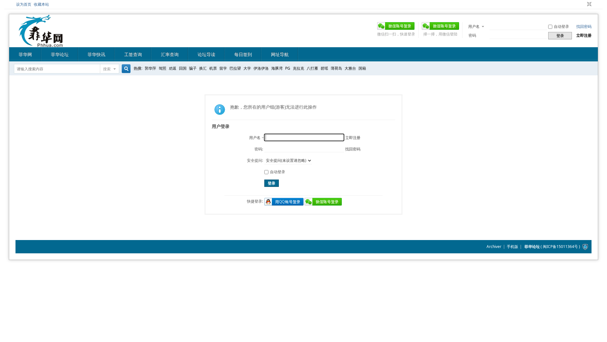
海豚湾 (277, 68)
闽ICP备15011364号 (560, 246)
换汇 (203, 68)
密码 (472, 35)
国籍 (362, 68)
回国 (183, 68)
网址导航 (280, 54)
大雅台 (350, 68)
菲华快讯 (96, 54)
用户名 (474, 26)
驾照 (162, 68)
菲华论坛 (60, 54)
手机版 (512, 246)
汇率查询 (170, 54)
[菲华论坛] (41, 43)
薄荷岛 (336, 68)
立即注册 (584, 35)
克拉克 (298, 68)
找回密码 (584, 26)
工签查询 (133, 54)
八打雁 (312, 68)
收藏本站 (41, 4)
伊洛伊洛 (261, 68)
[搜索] (125, 69)
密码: (258, 149)
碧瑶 (324, 68)
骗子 (193, 68)
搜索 (107, 69)
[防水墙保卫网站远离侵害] (585, 246)
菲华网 (25, 54)
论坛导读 (206, 54)
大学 (247, 68)
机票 (213, 68)
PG (287, 68)
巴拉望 (235, 68)
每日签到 (243, 54)
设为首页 (23, 4)
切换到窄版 (588, 4)
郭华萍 (150, 68)
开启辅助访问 (583, 4)
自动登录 (561, 26)
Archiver (494, 246)
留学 (223, 68)
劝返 (172, 68)
